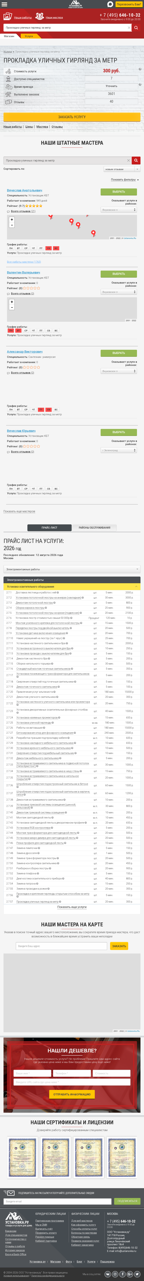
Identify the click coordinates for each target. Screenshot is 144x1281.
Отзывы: (19, 102)
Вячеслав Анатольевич (24, 190)
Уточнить (111, 86)
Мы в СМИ (41, 1224)
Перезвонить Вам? (129, 4)
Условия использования (16, 1275)
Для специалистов (16, 1235)
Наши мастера (54, 17)
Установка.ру (37, 1261)
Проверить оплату (46, 1232)
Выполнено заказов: (27, 94)
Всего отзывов (23, 211)
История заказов (15, 1250)
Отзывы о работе (15, 1246)
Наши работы (23, 17)
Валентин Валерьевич (23, 272)
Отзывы (57, 126)
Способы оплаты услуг (84, 1228)
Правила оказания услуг (85, 1240)
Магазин (55, 1261)
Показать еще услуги (72, 907)
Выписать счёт (44, 1228)
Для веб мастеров (82, 1220)
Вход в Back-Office (15, 1254)
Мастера (42, 126)
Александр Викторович (24, 351)
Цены (29, 126)
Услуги (8, 51)
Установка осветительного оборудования (30, 586)
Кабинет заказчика (82, 1245)
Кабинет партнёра (46, 1240)
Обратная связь (80, 1236)
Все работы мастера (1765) (24, 261)
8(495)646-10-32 (128, 1247)
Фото (69, 1261)
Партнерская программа (49, 1220)
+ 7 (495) (120, 15)
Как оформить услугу (83, 1224)
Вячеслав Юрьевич (21, 431)
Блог (79, 1261)
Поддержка (107, 1261)
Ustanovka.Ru (130, 238)
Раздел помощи (44, 1236)
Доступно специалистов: (29, 79)
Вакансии (10, 1231)
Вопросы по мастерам (84, 1232)
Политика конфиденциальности (47, 1275)
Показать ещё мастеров (19, 511)
